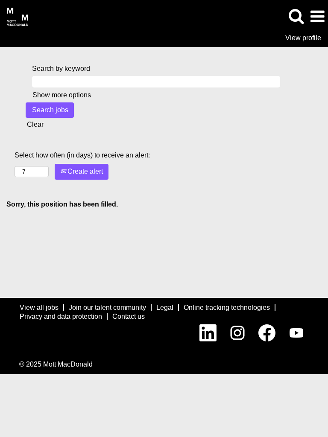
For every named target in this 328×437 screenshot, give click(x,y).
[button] (317, 16)
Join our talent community (107, 307)
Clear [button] (35, 124)
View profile (303, 37)
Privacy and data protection (61, 316)
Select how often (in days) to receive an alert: (82, 155)
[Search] (296, 16)
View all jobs (39, 307)
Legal (164, 307)
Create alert (84, 171)
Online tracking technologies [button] (227, 307)
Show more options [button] (61, 95)
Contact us (128, 316)
